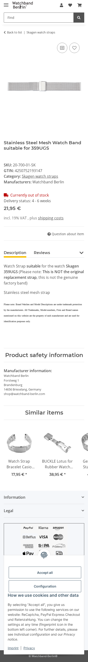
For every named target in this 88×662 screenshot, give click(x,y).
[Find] (78, 17)
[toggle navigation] (6, 3)
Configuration (45, 586)
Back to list (14, 32)
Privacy (29, 648)
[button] (61, 5)
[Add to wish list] (74, 48)
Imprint (13, 648)
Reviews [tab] (42, 253)
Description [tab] (15, 253)
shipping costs (51, 218)
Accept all (45, 573)
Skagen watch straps (40, 176)
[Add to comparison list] (62, 48)
